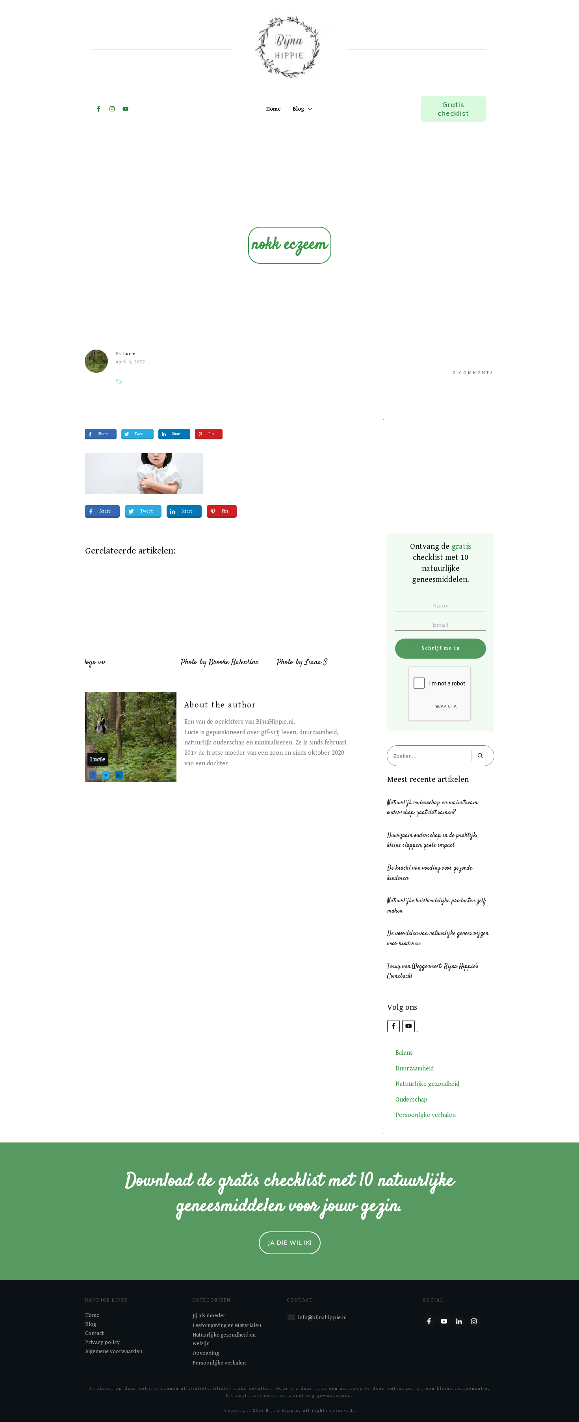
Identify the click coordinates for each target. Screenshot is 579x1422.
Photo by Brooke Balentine (219, 662)
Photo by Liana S (302, 662)
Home (92, 1315)
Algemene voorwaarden (113, 1351)
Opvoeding (206, 1353)
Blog (90, 1324)
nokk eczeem (289, 244)
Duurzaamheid (414, 1068)
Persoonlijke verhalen (425, 1115)
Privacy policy (102, 1342)
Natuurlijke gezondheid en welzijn (224, 1339)
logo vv (95, 662)
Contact (94, 1333)
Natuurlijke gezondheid (427, 1084)
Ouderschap (411, 1100)
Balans (404, 1053)
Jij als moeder (209, 1316)
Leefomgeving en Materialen (227, 1325)
